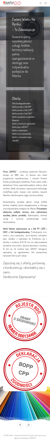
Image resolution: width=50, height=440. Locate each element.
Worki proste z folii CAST (22, 113)
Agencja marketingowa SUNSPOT (25, 438)
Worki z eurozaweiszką (21, 133)
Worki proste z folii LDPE (22, 110)
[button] (45, 3)
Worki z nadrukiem (20, 130)
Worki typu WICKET (20, 127)
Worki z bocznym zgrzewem (23, 123)
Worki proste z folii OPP (21, 106)
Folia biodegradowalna (21, 103)
